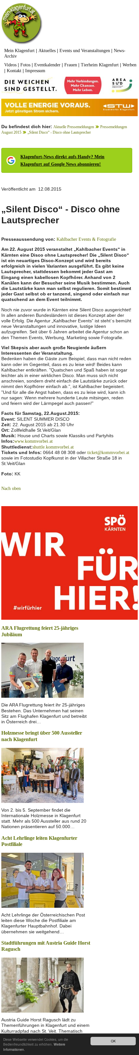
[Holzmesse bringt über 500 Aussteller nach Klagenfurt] (42, 774)
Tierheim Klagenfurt (100, 64)
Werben (129, 64)
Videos (10, 64)
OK (113, 1040)
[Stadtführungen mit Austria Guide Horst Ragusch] (42, 984)
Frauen (70, 64)
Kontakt (14, 70)
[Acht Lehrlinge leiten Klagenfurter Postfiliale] (42, 880)
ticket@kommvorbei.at (108, 452)
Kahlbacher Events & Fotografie (86, 239)
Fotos (25, 64)
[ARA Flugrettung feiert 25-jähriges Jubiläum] (42, 669)
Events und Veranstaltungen (84, 50)
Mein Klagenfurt (19, 50)
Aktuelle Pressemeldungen (73, 127)
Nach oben (11, 488)
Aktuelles (47, 50)
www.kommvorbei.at (33, 441)
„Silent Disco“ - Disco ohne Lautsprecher (59, 132)
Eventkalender (47, 64)
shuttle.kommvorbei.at (53, 447)
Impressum (35, 70)
